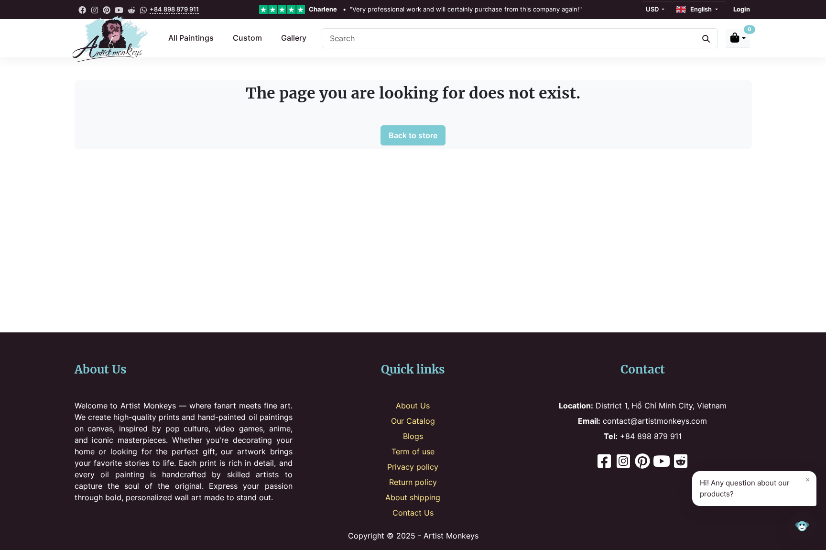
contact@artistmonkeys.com (642, 421)
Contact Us (413, 512)
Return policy (413, 482)
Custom (247, 38)
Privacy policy (412, 467)
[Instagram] (623, 462)
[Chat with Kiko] (802, 526)
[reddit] (131, 9)
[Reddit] (680, 462)
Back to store (413, 135)
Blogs (413, 436)
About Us (413, 405)
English (699, 9)
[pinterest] (107, 9)
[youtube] (119, 9)
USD (653, 9)
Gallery (293, 38)
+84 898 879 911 (174, 9)
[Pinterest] (642, 462)
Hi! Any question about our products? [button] (755, 486)
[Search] (706, 38)
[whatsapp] (143, 9)
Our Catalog (413, 421)
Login (741, 9)
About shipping (412, 497)
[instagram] (94, 9)
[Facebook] (604, 462)
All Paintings (191, 38)
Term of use (413, 451)
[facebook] (82, 9)
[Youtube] (661, 462)
